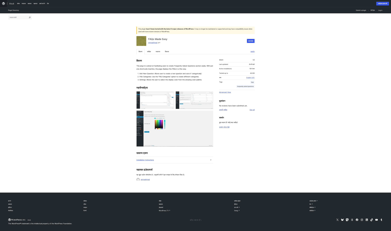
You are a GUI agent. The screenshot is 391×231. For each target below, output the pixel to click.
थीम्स (84, 204)
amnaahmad (152, 43)
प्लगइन (85, 207)
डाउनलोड (250, 41)
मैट (311, 204)
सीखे (160, 201)
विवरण (140, 52)
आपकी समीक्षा (223, 110)
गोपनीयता (10, 210)
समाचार (10, 204)
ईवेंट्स (235, 204)
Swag (237, 210)
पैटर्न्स (84, 210)
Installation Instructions (145, 160)
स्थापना (158, 52)
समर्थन (253, 52)
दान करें (237, 207)
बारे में (9, 201)
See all (252, 110)
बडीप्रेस (312, 210)
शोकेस (85, 201)
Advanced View (225, 92)
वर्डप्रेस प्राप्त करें (382, 3)
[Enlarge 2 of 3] (210, 94)
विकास (167, 52)
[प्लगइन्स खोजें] (30, 17)
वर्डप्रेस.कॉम (314, 201)
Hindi (29, 220)
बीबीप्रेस (313, 207)
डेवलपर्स (161, 207)
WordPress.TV (164, 210)
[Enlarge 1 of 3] (171, 94)
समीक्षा (149, 52)
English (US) (250, 77)
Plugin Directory (13, 10)
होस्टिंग (10, 207)
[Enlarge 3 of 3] (210, 113)
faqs (252, 82)
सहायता (161, 204)
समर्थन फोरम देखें (224, 127)
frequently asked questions (245, 86)
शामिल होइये (237, 201)
